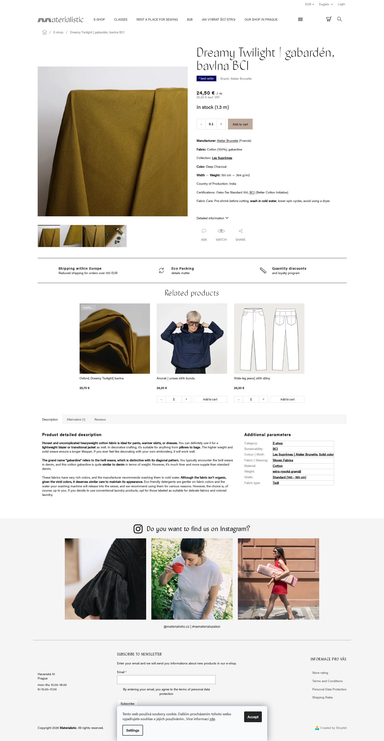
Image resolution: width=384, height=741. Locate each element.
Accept (252, 716)
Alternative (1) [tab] (76, 419)
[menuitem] (99, 19)
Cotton (278, 465)
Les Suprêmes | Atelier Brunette (295, 454)
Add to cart (240, 124)
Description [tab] (50, 419)
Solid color (326, 454)
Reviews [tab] (100, 419)
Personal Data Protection (329, 689)
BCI (252, 192)
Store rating (320, 672)
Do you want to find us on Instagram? (198, 529)
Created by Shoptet (333, 727)
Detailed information (210, 218)
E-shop (278, 443)
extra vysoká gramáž (287, 471)
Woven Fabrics (283, 460)
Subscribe (127, 703)
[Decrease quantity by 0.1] (201, 124)
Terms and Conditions (327, 681)
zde (212, 718)
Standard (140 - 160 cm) (289, 477)
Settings (132, 730)
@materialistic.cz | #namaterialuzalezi (192, 626)
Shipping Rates (322, 697)
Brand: (236, 78)
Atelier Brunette (227, 140)
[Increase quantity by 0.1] (221, 124)
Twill (276, 482)
